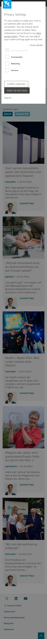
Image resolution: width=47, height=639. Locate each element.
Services (14, 70)
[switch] (35, 45)
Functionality (16, 57)
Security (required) (19, 50)
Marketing (15, 63)
